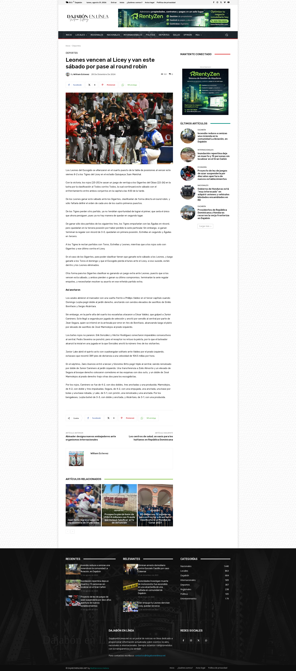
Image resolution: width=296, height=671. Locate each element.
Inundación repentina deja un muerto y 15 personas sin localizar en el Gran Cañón (214, 156)
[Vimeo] (225, 2)
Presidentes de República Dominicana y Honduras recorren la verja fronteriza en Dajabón (213, 214)
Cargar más (204, 226)
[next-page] (72, 531)
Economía (202, 167)
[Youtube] (228, 2)
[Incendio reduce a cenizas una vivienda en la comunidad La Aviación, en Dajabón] (187, 136)
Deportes (76, 45)
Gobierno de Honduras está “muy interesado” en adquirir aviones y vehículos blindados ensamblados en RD (213, 194)
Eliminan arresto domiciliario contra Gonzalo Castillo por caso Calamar (153, 568)
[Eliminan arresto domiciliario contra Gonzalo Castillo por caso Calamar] (130, 569)
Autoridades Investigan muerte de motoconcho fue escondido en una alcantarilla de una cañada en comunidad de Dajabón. (153, 587)
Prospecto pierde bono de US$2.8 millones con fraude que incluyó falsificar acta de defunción (119, 518)
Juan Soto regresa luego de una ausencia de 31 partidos (83, 521)
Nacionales (203, 185)
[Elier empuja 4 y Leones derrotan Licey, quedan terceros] (130, 606)
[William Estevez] (68, 74)
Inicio (68, 45)
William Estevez (81, 74)
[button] (226, 34)
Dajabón (202, 130)
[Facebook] (214, 2)
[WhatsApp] (206, 641)
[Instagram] (217, 2)
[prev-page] (68, 531)
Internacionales (205, 150)
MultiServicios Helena (99, 668)
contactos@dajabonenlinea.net (150, 655)
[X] (221, 2)
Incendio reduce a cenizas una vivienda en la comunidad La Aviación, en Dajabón (213, 137)
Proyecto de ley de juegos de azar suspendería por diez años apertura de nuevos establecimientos (212, 174)
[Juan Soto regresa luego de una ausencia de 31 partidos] (83, 505)
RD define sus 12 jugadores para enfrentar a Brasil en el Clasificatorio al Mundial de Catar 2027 (155, 518)
